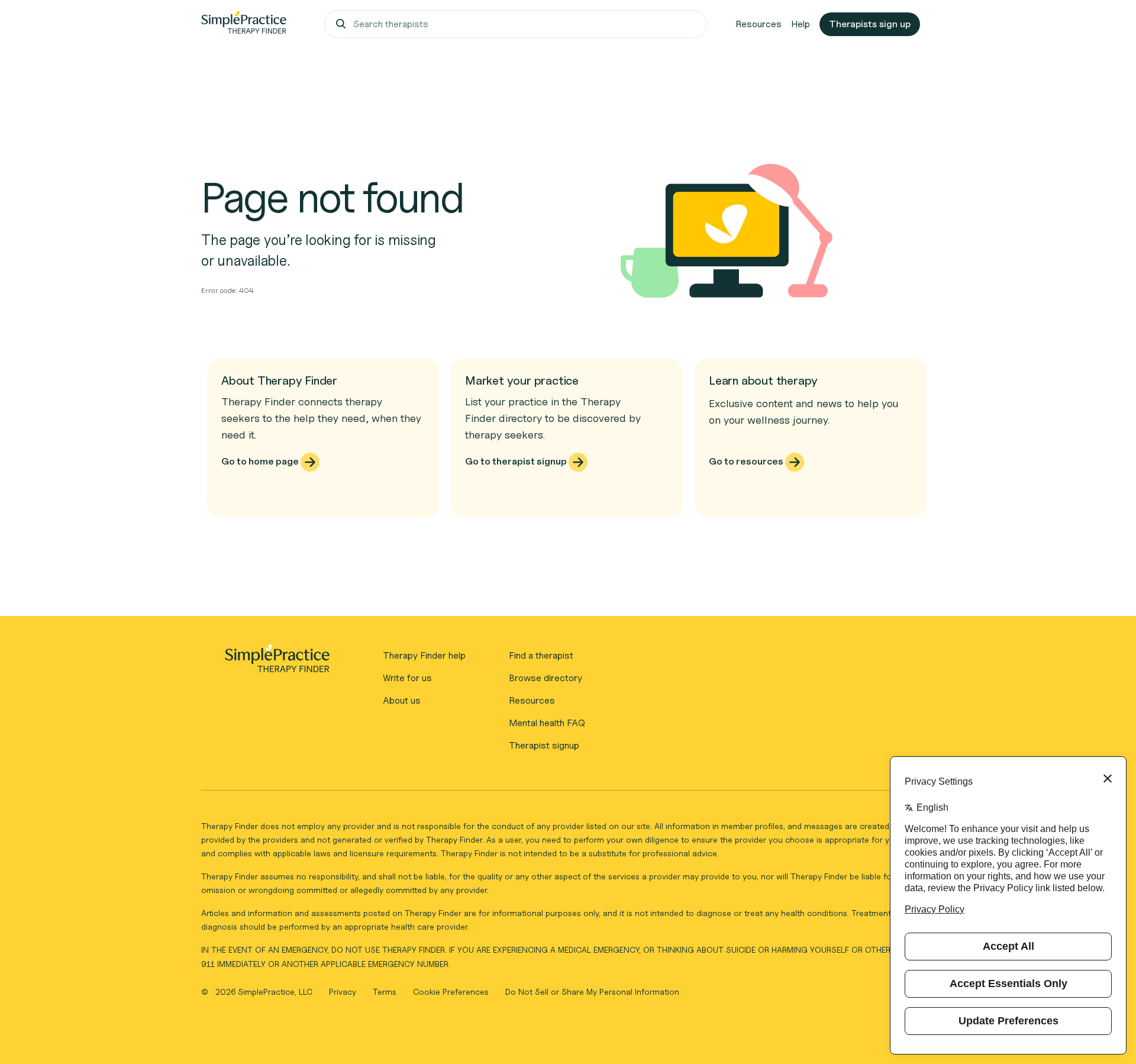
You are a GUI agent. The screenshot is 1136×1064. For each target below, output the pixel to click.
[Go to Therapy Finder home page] (243, 24)
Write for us (407, 677)
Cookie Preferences (451, 991)
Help (800, 24)
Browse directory (545, 677)
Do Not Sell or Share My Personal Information (592, 991)
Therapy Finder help (424, 655)
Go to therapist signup (517, 461)
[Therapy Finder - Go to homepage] (277, 662)
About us (402, 700)
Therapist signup (544, 745)
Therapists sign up (870, 24)
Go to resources (747, 461)
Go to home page (261, 461)
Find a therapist (541, 655)
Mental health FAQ (547, 722)
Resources (758, 24)
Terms (386, 991)
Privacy (344, 991)
